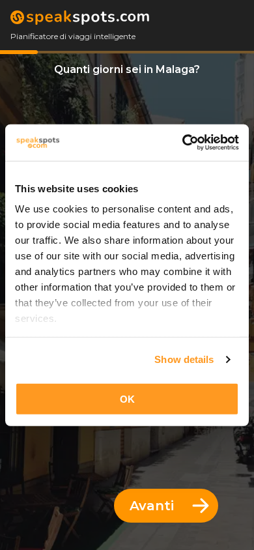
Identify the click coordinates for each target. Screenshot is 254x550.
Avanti (152, 506)
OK (127, 398)
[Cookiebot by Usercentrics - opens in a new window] (182, 142)
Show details (184, 359)
